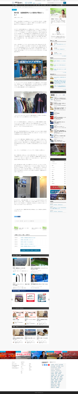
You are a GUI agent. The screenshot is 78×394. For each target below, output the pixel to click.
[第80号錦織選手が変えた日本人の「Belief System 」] (39, 278)
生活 (47, 5)
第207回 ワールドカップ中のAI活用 (30, 320)
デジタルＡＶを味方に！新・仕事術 (18, 286)
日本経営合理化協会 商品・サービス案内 (40, 0)
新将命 (61, 376)
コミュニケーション (54, 367)
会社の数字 (52, 375)
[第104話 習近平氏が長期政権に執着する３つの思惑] (8, 355)
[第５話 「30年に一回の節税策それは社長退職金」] (39, 355)
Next (49, 299)
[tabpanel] (19, 298)
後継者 (52, 376)
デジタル (59, 367)
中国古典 (56, 372)
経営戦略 (52, 382)
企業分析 (59, 373)
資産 (24, 5)
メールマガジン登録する (58, 153)
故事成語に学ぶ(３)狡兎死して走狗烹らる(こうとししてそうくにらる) (60, 104)
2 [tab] (23, 305)
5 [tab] (27, 305)
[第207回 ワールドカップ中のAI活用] (30, 314)
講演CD (59, 384)
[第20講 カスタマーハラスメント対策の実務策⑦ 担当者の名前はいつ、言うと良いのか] (23, 355)
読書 (58, 382)
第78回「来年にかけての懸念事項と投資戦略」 (59, 136)
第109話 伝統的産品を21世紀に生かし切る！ (42, 320)
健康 (58, 375)
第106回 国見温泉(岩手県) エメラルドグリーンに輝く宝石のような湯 (39, 269)
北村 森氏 (58, 32)
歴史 (51, 378)
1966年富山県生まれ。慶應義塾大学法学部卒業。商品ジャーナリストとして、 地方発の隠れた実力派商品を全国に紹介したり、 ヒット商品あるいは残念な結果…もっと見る (58, 37)
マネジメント (53, 370)
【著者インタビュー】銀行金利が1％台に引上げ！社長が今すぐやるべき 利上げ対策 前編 (60, 99)
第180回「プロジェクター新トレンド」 (59, 126)
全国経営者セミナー (50, 0)
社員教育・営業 (18, 351)
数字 (34, 5)
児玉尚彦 (62, 375)
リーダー (27, 5)
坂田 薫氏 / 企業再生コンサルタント (58, 133)
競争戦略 (55, 381)
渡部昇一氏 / (55, 114)
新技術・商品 (14, 9)
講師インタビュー (53, 384)
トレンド (31, 5)
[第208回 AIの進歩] (18, 314)
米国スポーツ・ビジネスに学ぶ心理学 (37, 286)
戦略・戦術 (33, 351)
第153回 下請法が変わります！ (58, 140)
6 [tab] (29, 305)
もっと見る (64, 72)
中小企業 (60, 372)
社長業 (52, 381)
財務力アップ (53, 387)
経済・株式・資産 (3, 351)
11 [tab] (35, 305)
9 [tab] (33, 305)
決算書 (55, 378)
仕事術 (56, 373)
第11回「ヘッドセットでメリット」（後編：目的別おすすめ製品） (21, 284)
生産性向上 (56, 379)
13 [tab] (38, 305)
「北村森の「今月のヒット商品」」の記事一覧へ (30, 250)
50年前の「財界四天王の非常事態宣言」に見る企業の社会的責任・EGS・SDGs (60, 108)
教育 (41, 5)
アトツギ (56, 364)
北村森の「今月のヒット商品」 (18, 17)
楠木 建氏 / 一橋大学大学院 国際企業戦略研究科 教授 (60, 110)
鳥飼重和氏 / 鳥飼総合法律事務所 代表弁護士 (59, 141)
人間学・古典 (64, 351)
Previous (12, 299)
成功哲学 (45, 5)
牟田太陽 (52, 379)
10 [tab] (34, 305)
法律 (57, 378)
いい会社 (52, 364)
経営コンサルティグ (56, 0)
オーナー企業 (61, 364)
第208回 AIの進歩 (16, 319)
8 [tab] (31, 305)
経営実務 (59, 381)
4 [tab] (26, 305)
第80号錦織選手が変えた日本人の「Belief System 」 (39, 284)
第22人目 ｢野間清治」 (57, 113)
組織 (36, 5)
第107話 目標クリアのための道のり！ (42, 338)
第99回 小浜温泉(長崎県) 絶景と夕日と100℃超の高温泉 (59, 122)
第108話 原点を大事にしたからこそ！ (30, 338)
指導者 (55, 376)
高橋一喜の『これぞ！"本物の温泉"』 (37, 270)
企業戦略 (16, 5)
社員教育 (60, 379)
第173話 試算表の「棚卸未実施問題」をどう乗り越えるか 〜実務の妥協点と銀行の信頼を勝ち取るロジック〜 (60, 131)
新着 (13, 5)
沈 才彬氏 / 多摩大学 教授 (57, 119)
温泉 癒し (61, 378)
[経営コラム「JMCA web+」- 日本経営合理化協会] (18, 3)
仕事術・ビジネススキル (50, 351)
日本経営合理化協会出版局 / (57, 100)
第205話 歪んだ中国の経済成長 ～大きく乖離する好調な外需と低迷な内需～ (60, 118)
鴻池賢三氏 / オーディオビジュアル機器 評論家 (60, 127)
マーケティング (20, 5)
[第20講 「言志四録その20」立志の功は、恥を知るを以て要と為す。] (70, 355)
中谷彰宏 (52, 373)
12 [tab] (37, 305)
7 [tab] (30, 305)
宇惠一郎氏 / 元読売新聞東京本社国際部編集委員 (60, 105)
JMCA (38, 392)
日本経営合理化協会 (63, 0)
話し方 (56, 382)
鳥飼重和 (57, 387)
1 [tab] (22, 305)
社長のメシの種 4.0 (16, 321)
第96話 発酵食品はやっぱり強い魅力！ (19, 268)
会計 (56, 375)
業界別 (39, 5)
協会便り (50, 5)
